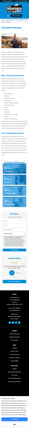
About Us (14, 348)
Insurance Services (10, 20)
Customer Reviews (14, 354)
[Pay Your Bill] (14, 180)
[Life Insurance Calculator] (14, 191)
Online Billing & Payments (14, 372)
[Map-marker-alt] (10, 322)
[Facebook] (13, 322)
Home (2, 20)
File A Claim (14, 375)
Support (15, 368)
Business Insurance (14, 337)
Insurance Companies (14, 357)
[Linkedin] (19, 322)
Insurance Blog (14, 361)
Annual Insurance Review (14, 381)
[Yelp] (16, 322)
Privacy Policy (7, 245)
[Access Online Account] (14, 202)
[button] (8, 16)
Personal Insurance (14, 333)
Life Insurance (20, 20)
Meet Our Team (14, 351)
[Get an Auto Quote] (14, 169)
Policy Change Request (14, 378)
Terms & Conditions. (19, 245)
